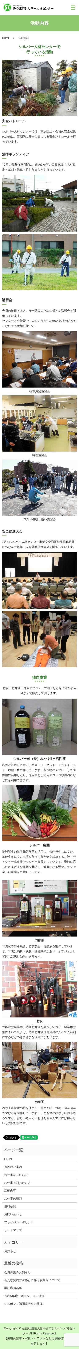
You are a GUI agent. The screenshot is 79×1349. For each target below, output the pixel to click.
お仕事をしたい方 (16, 1175)
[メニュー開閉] (73, 7)
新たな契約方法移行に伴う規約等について (32, 1280)
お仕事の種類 (13, 1198)
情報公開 (10, 1206)
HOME (6, 38)
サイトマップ (13, 1230)
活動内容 (10, 1190)
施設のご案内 (13, 1167)
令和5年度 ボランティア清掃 (24, 1296)
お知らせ (10, 1251)
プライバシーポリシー (19, 1222)
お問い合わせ (13, 1214)
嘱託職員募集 (13, 1288)
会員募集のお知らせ (17, 1272)
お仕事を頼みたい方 (17, 1182)
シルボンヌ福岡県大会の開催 (23, 1303)
